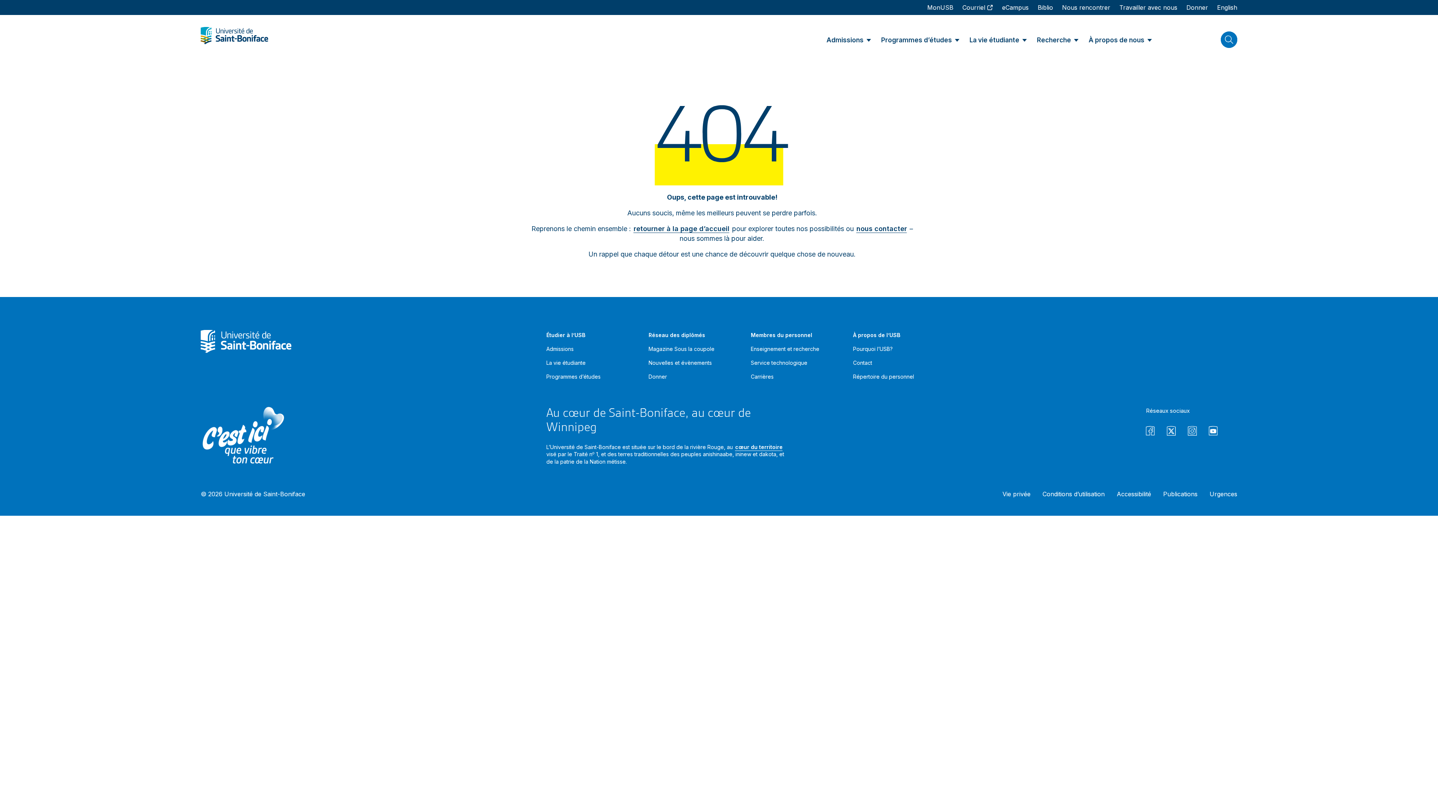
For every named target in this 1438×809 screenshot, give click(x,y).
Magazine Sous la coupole (682, 349)
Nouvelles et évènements (680, 363)
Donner (658, 376)
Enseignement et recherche (785, 349)
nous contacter (881, 229)
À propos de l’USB (876, 335)
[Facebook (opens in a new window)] (1150, 432)
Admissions (560, 349)
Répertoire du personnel (883, 376)
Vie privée (1016, 494)
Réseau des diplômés (677, 335)
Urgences (1223, 494)
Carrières (762, 376)
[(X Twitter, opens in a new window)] (1171, 432)
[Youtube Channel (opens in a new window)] (1213, 432)
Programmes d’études (573, 376)
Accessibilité (1134, 494)
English (1227, 7)
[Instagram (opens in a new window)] (1192, 432)
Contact (862, 363)
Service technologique (779, 363)
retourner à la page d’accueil (681, 229)
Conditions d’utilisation (1074, 494)
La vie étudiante (566, 363)
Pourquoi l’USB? (873, 349)
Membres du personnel (781, 335)
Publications (1180, 494)
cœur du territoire (759, 447)
